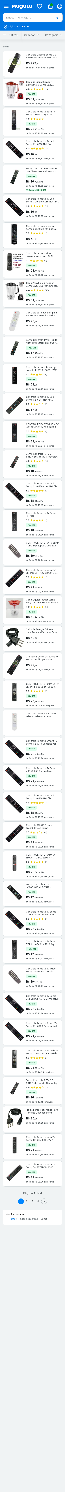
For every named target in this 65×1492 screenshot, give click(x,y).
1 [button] (21, 1201)
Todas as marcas (28, 1219)
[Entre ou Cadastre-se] (60, 6)
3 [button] (32, 1201)
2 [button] (27, 1201)
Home (12, 1219)
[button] (57, 18)
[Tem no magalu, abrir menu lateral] (6, 6)
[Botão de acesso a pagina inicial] (22, 6)
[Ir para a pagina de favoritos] (39, 6)
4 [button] (38, 1201)
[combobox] (33, 17)
